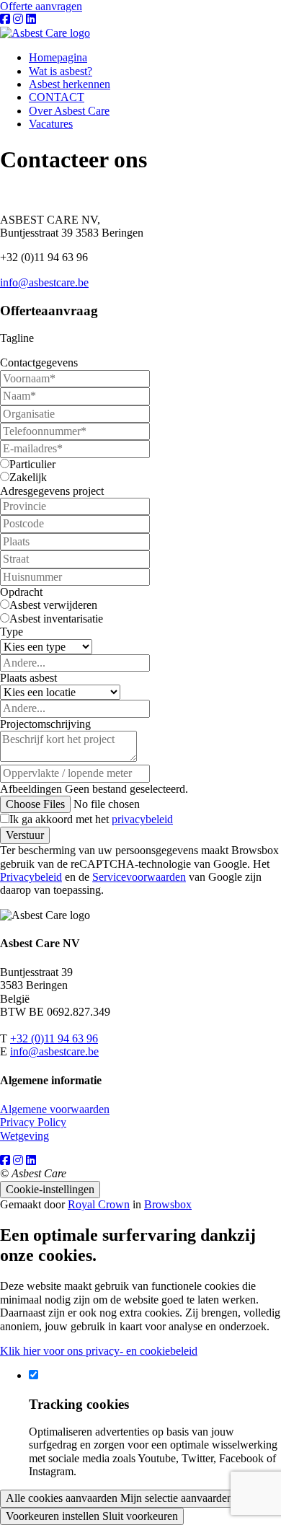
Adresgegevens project (52, 491)
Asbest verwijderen (53, 605)
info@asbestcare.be (44, 282)
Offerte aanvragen (41, 6)
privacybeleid (142, 819)
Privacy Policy (33, 1122)
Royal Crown (99, 1204)
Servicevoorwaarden (139, 877)
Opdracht (21, 592)
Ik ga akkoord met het (91, 819)
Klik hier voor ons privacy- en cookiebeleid (98, 1351)
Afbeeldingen (31, 789)
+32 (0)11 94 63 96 (54, 1038)
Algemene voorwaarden (55, 1109)
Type (11, 631)
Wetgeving (24, 1136)
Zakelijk (28, 477)
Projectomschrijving (45, 724)
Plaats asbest (28, 678)
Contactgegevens (39, 362)
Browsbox (168, 1204)
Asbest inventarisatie (56, 618)
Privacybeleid (31, 877)
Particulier (32, 464)
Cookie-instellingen (50, 1189)
